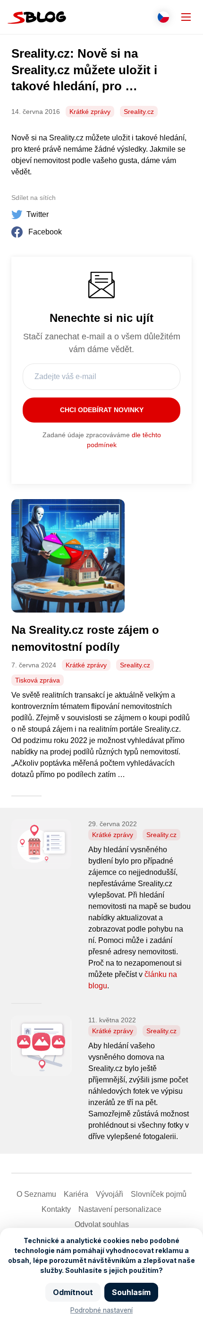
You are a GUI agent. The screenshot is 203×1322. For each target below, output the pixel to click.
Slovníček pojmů (158, 1194)
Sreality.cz (139, 111)
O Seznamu (36, 1194)
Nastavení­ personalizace (119, 1209)
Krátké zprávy (89, 111)
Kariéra (76, 1194)
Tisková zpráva (37, 680)
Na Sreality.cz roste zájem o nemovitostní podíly (85, 638)
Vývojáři (109, 1194)
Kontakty (56, 1209)
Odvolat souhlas (102, 1224)
